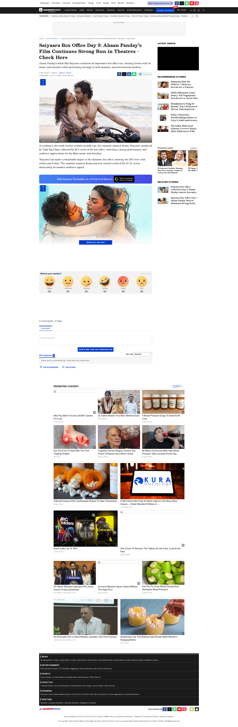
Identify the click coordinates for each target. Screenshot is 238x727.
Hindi (113, 3)
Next (197, 16)
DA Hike (85, 694)
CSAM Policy (108, 716)
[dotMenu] (191, 10)
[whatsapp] (187, 3)
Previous (193, 16)
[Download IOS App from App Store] (196, 709)
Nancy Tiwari (65, 73)
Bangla (106, 3)
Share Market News (62, 694)
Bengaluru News (151, 660)
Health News (76, 686)
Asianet (49, 708)
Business (99, 10)
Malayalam (44, 3)
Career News (97, 686)
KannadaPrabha (79, 3)
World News (92, 660)
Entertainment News (48, 669)
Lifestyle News (46, 686)
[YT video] (192, 3)
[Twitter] (182, 3)
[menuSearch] (203, 10)
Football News (71, 677)
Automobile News (131, 694)
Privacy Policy (96, 716)
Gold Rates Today (101, 16)
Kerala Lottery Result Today (63, 16)
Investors (170, 716)
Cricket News (58, 677)
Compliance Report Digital (154, 716)
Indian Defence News (134, 660)
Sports (121, 10)
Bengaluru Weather (88, 703)
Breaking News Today (49, 660)
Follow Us (147, 74)
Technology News (116, 694)
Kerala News (119, 660)
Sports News (45, 677)
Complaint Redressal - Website (128, 716)
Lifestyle (148, 10)
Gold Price (76, 694)
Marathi (121, 3)
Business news (46, 694)
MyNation (130, 3)
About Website (70, 716)
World (90, 10)
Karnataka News (105, 660)
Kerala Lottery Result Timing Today (165, 16)
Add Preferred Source (158, 3)
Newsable (56, 3)
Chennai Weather (72, 703)
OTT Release (64, 669)
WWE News (83, 677)
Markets (111, 10)
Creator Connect (165, 10)
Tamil (98, 3)
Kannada (66, 3)
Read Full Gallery (96, 242)
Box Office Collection (103, 669)
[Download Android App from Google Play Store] (192, 709)
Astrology (87, 686)
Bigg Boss (75, 669)
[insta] (196, 3)
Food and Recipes (61, 686)
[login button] (195, 10)
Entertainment (134, 10)
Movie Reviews (86, 669)
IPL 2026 (181, 10)
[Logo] (51, 10)
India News (81, 660)
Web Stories (110, 686)
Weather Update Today (120, 16)
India (81, 10)
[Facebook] (177, 3)
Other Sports (95, 677)
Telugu (91, 3)
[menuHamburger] (199, 10)
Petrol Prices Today (140, 16)
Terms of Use (83, 716)
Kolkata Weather (84, 16)
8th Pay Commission (98, 694)
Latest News (70, 10)
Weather (44, 703)
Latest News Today (67, 660)
